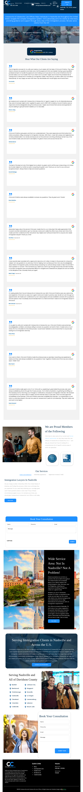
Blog (35, 766)
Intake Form (37, 770)
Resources (36, 3)
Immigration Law (28, 3)
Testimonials (37, 774)
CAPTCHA (9, 541)
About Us (43, 3)
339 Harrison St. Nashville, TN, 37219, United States (68, 7)
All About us (37, 772)
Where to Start (18, 3)
